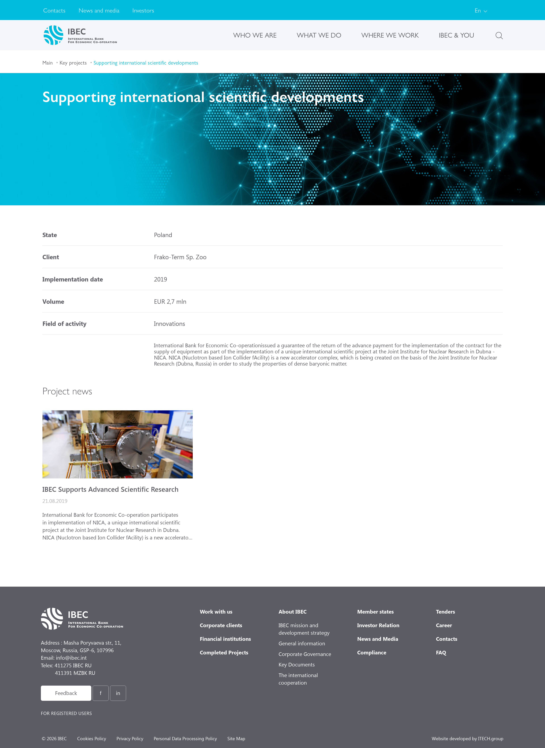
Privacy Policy (130, 738)
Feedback (66, 692)
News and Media (377, 638)
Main (47, 62)
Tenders (445, 611)
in (118, 692)
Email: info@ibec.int (64, 657)
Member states (375, 611)
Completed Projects (224, 652)
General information (302, 643)
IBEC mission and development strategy (304, 629)
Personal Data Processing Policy (185, 738)
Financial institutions (225, 638)
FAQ (441, 652)
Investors (143, 10)
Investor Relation (378, 625)
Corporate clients (221, 625)
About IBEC (293, 611)
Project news (67, 390)
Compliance (371, 652)
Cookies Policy (91, 738)
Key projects (73, 62)
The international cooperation (298, 678)
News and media (99, 10)
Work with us (216, 611)
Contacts (54, 10)
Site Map (236, 738)
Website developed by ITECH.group (467, 738)
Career (444, 625)
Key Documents (297, 664)
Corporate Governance (305, 653)
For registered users (66, 713)
